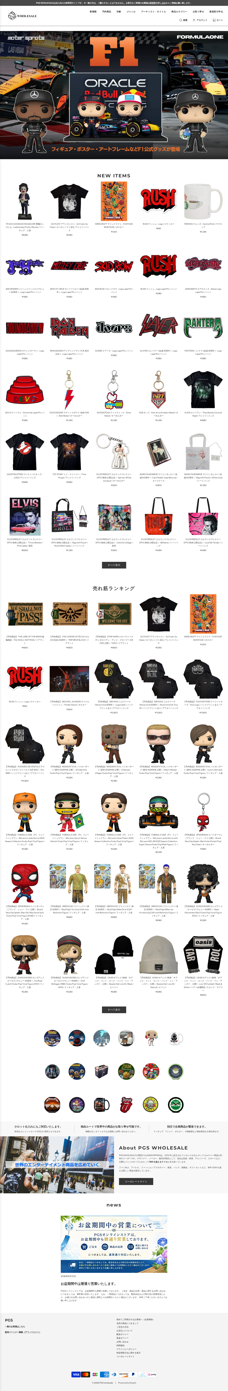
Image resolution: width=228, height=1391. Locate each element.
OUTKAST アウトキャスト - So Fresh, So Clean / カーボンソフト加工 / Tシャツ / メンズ (69, 227)
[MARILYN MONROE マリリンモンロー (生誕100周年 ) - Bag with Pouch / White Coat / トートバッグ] (203, 451)
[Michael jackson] (126, 1038)
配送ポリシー (123, 1334)
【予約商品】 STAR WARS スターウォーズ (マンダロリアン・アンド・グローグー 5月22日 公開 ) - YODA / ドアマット (114, 639)
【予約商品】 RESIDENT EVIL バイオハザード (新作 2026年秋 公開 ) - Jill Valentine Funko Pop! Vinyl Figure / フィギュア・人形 (69, 769)
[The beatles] (101, 1038)
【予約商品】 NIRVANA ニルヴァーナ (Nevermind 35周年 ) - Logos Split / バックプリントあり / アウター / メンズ (114, 704)
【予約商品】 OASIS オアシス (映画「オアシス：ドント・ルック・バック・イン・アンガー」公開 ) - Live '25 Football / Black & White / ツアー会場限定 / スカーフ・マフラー (203, 984)
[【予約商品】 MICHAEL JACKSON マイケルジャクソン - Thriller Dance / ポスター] (69, 679)
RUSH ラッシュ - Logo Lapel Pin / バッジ (159, 289)
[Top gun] (175, 1038)
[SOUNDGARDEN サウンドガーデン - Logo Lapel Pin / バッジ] (25, 328)
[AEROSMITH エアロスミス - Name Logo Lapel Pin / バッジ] (203, 266)
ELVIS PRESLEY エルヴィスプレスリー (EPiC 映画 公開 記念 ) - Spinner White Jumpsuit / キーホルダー (113, 477)
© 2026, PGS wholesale (102, 1383)
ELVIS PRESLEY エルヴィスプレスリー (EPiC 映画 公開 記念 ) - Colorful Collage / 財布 (114, 542)
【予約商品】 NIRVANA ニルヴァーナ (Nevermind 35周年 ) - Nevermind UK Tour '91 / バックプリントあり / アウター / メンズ (158, 704)
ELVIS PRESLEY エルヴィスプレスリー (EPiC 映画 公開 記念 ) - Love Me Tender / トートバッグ (203, 542)
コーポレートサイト (136, 1181)
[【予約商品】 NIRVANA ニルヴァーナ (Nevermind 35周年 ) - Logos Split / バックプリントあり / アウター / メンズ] (114, 679)
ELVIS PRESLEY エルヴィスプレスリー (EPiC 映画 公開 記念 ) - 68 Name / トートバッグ (158, 542)
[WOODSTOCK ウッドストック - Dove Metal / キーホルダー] (114, 390)
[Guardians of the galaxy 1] (77, 1104)
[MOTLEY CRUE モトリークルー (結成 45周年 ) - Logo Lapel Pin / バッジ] (69, 266)
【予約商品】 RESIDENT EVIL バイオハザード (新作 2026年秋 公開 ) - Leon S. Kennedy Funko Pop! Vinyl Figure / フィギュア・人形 (203, 769)
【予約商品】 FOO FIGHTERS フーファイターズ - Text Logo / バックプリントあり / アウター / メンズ (203, 704)
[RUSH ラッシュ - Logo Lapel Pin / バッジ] (158, 266)
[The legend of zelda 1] (126, 1071)
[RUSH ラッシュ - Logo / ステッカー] (158, 201)
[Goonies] (77, 1071)
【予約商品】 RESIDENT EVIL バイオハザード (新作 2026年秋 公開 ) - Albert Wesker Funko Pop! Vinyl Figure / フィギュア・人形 (158, 769)
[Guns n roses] (151, 1104)
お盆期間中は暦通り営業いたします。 (89, 1284)
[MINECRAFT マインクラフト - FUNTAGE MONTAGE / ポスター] (114, 201)
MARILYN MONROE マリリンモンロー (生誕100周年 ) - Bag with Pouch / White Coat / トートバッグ (203, 477)
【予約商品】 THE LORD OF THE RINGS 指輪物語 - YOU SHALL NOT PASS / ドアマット (25, 639)
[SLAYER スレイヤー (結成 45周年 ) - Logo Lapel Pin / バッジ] (158, 328)
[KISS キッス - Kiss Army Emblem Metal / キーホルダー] (158, 390)
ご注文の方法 (123, 1327)
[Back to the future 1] (52, 1038)
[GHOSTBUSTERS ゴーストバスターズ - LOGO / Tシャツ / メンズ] (25, 451)
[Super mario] (151, 1071)
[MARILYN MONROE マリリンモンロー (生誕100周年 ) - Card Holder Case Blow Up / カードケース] (158, 451)
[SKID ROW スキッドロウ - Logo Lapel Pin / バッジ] (114, 266)
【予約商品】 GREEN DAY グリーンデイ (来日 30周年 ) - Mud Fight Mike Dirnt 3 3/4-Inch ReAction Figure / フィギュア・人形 (114, 909)
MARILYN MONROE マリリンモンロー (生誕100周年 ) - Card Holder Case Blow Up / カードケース (158, 477)
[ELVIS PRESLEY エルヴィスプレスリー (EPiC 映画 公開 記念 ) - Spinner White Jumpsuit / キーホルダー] (114, 451)
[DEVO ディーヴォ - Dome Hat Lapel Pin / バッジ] (25, 390)
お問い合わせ (123, 1341)
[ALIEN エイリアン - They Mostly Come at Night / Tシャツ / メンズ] (203, 390)
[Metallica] (52, 1104)
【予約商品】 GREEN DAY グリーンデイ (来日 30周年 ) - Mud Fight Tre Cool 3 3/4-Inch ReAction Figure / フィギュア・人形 (69, 909)
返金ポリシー (123, 1338)
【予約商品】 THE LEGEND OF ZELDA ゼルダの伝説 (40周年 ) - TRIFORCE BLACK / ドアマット (69, 639)
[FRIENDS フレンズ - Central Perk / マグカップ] (203, 201)
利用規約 (121, 1345)
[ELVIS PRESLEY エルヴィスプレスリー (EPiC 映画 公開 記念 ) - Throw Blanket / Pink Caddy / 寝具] (25, 516)
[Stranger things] (77, 1038)
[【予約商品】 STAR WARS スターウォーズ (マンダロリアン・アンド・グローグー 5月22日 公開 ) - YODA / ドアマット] (114, 614)
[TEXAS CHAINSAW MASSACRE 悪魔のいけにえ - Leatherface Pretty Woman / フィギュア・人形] (25, 201)
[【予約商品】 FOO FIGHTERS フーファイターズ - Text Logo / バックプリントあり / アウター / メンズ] (203, 679)
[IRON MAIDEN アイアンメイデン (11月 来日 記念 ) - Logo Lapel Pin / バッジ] (69, 328)
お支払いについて (125, 1330)
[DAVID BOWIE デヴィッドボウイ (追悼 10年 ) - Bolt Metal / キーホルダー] (69, 390)
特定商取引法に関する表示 (129, 1353)
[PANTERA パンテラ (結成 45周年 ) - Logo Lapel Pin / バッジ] (203, 328)
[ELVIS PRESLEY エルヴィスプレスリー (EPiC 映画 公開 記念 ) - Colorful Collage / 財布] (114, 516)
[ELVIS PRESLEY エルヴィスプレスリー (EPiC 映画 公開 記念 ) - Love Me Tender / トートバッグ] (203, 516)
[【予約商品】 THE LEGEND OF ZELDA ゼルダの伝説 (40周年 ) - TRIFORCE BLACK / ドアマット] (69, 614)
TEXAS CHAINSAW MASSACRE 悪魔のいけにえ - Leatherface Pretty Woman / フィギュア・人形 (25, 227)
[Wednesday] (52, 1071)
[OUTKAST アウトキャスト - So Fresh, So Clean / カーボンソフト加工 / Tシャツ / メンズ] (69, 201)
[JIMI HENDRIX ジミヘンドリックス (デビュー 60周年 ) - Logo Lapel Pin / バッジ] (25, 266)
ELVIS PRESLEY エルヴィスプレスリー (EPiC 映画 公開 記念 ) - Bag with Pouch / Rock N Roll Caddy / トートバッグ (69, 542)
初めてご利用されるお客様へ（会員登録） (136, 1319)
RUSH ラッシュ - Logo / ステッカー (158, 224)
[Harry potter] (101, 1104)
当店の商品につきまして (128, 1323)
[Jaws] (101, 1071)
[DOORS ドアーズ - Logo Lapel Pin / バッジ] (114, 328)
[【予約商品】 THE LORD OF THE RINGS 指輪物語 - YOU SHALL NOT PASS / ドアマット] (25, 614)
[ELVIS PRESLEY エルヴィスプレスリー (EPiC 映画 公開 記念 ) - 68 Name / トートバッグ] (158, 516)
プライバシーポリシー (127, 1349)
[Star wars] (175, 1071)
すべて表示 (114, 565)
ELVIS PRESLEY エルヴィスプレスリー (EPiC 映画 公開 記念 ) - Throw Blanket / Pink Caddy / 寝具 (25, 542)
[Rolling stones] (126, 1104)
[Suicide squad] (151, 1038)
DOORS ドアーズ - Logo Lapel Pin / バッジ (114, 351)
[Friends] (175, 1104)
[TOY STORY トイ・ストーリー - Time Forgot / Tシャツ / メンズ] (69, 451)
